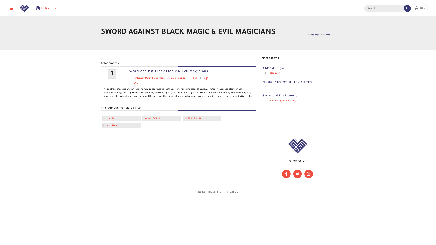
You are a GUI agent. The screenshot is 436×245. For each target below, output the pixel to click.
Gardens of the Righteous (280, 95)
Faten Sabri (274, 73)
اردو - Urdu (108, 118)
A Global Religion (274, 68)
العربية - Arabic (111, 125)
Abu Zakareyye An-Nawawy (282, 101)
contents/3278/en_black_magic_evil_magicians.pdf (159, 78)
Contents (327, 35)
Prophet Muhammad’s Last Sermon (287, 82)
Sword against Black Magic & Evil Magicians (167, 72)
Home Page (314, 35)
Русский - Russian (193, 118)
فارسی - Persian (151, 118)
